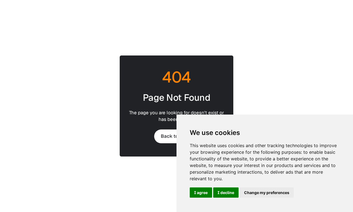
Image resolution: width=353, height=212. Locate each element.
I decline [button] (226, 192)
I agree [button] (201, 192)
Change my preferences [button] (266, 192)
